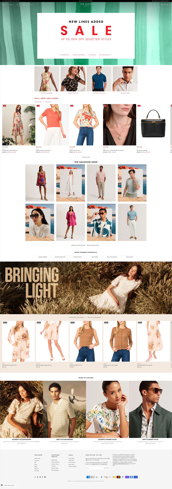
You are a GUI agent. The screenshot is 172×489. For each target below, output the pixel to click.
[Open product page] (46, 78)
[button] (41, 455)
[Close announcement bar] (171, 1)
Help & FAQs (95, 464)
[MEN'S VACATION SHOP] (129, 202)
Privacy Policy (104, 464)
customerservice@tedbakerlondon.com (121, 463)
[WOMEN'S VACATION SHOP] (43, 202)
